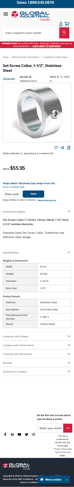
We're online (53, 479)
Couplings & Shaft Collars (55, 57)
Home (5, 57)
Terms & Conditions (29, 482)
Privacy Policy (60, 449)
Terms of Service (62, 452)
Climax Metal (10, 79)
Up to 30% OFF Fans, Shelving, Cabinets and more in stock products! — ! (37, 45)
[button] (37, 210)
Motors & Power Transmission (26, 57)
